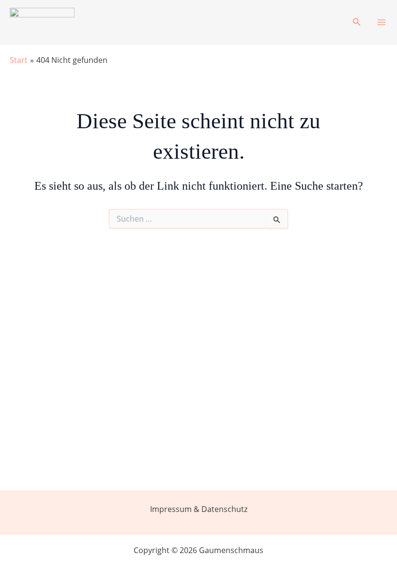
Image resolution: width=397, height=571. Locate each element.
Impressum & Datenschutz (198, 509)
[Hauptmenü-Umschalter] (381, 22)
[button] (356, 22)
